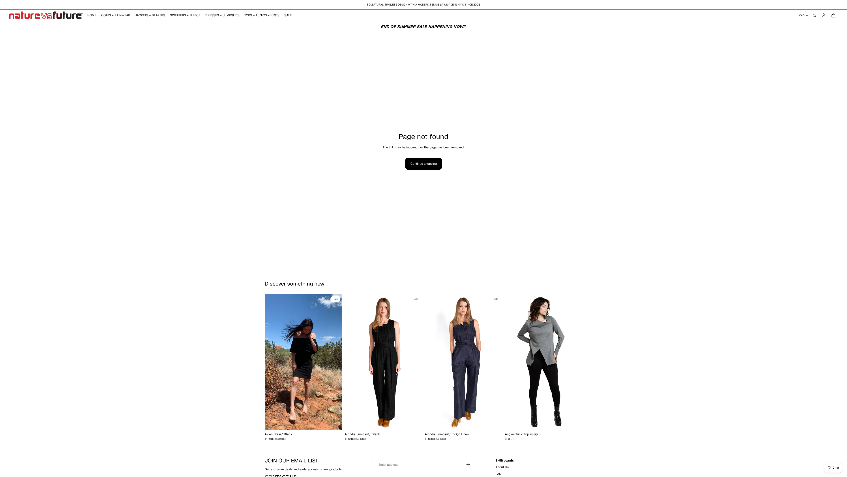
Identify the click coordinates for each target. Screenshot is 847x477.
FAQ (498, 474)
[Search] (814, 15)
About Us (502, 467)
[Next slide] (415, 362)
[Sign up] (468, 464)
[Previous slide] (351, 362)
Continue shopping (423, 164)
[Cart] (833, 15)
